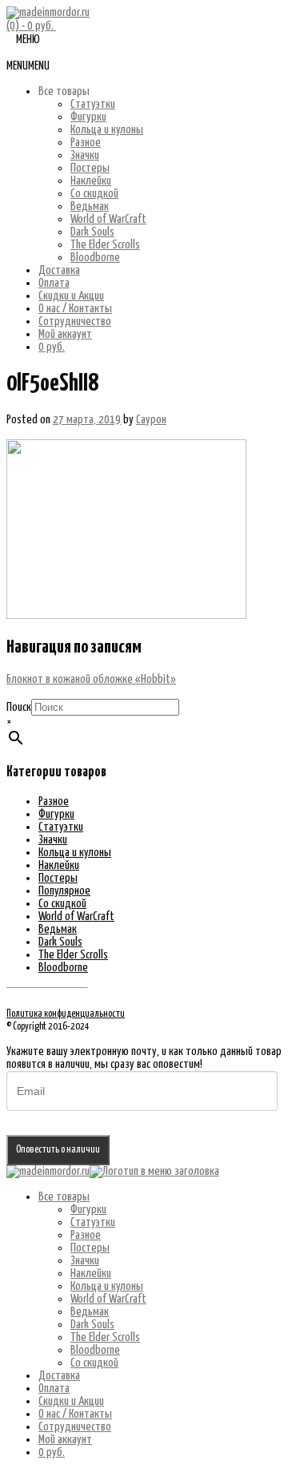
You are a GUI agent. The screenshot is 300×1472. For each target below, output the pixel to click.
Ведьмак (89, 206)
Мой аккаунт (65, 334)
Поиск (18, 707)
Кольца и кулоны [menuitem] (106, 1286)
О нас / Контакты (75, 309)
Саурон (151, 420)
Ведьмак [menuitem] (89, 1312)
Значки (84, 155)
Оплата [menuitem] (54, 1389)
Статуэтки (92, 104)
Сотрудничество (74, 321)
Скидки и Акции (71, 296)
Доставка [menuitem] (59, 1376)
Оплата (54, 283)
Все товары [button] (64, 91)
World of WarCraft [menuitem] (108, 1299)
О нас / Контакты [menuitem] (75, 1414)
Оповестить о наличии (58, 1150)
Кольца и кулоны (106, 130)
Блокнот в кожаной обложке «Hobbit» (91, 679)
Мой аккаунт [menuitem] (65, 1440)
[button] (28, 66)
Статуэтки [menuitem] (92, 1222)
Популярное (64, 891)
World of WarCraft (108, 219)
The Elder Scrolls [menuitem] (105, 1337)
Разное (85, 143)
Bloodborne (95, 258)
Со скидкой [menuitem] (94, 1363)
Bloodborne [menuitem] (95, 1350)
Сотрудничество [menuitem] (74, 1427)
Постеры (90, 168)
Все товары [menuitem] (64, 1197)
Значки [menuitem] (84, 1261)
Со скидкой (94, 194)
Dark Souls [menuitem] (92, 1325)
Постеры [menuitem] (90, 1248)
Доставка (59, 270)
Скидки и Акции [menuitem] (71, 1401)
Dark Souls (92, 232)
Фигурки (88, 117)
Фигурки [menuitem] (88, 1210)
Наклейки (90, 181)
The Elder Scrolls (105, 245)
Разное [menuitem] (85, 1235)
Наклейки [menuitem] (90, 1274)
